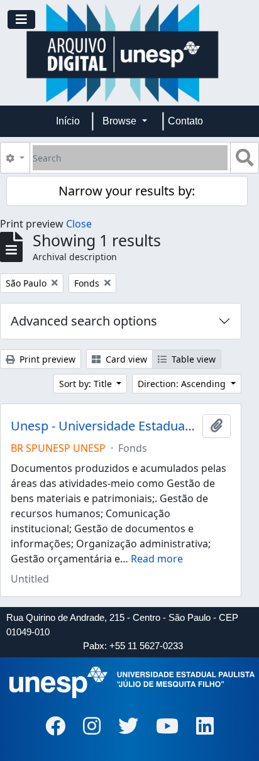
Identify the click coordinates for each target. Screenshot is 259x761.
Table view (192, 359)
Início (68, 121)
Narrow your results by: (126, 190)
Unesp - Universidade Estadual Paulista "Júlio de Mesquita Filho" (104, 426)
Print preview (46, 359)
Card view (125, 359)
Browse (120, 121)
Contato (185, 121)
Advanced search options (84, 320)
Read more (157, 559)
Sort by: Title (86, 384)
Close (79, 224)
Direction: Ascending (183, 384)
